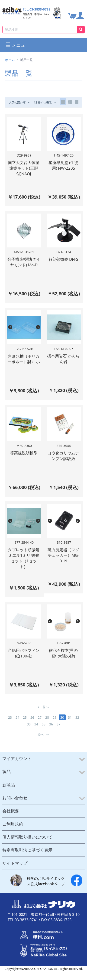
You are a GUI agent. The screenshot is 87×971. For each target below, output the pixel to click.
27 (40, 717)
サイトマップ (14, 863)
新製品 (8, 784)
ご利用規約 (12, 824)
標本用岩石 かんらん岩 (63, 358)
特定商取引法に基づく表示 (27, 850)
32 (77, 717)
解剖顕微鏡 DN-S (63, 259)
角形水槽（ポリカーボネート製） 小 (23, 358)
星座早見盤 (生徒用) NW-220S (63, 165)
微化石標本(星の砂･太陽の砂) (63, 653)
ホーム (10, 59)
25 (25, 717)
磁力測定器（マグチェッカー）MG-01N (63, 555)
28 (47, 717)
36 (51, 724)
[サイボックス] (12, 10)
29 (54, 717)
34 (36, 724)
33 (29, 724)
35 (43, 724)
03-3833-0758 (39, 9)
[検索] (81, 29)
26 (32, 717)
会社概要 (10, 811)
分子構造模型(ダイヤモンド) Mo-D (23, 262)
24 (17, 717)
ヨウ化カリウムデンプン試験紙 (63, 455)
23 (10, 717)
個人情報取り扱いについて (27, 837)
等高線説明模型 (24, 453)
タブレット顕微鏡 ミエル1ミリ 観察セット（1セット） (23, 558)
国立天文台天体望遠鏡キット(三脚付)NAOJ (23, 168)
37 (58, 724)
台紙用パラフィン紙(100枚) (23, 653)
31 (70, 717)
